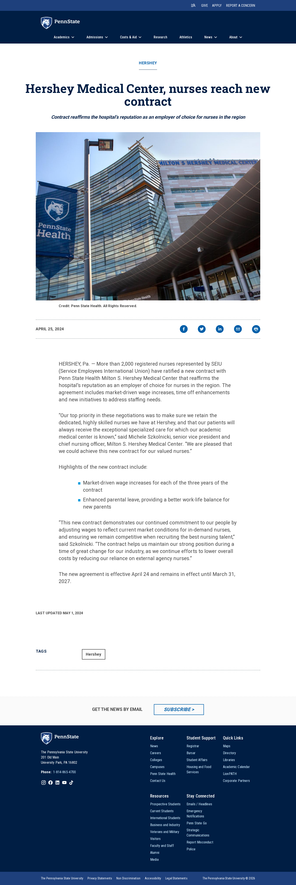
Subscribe (177, 709)
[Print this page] (256, 329)
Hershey (148, 63)
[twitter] (202, 329)
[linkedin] (220, 329)
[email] (238, 329)
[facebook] (184, 329)
